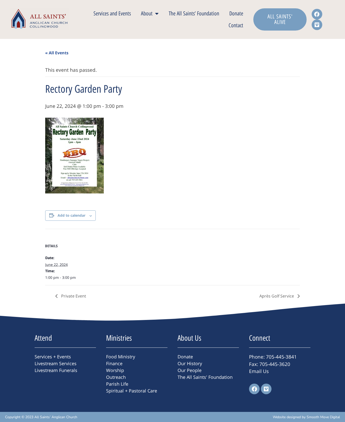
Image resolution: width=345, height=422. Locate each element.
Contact (236, 25)
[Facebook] (317, 14)
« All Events (56, 53)
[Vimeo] (317, 24)
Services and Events (112, 13)
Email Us (259, 371)
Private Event (73, 296)
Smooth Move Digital (323, 417)
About (147, 13)
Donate (236, 13)
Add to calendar (71, 215)
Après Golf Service (277, 296)
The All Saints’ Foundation (194, 13)
